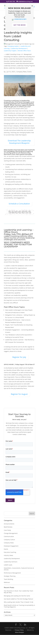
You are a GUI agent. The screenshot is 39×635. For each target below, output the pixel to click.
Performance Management (12, 573)
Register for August (19, 394)
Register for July (19, 357)
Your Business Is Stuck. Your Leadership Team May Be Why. (18, 591)
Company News (21, 72)
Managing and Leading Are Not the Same (17, 596)
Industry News (8, 555)
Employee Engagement (11, 546)
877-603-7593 (11, 1)
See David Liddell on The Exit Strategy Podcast (18, 599)
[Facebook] (16, 624)
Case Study (7, 530)
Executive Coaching (10, 552)
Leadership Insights (10, 51)
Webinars (7, 582)
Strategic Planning (9, 576)
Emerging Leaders (13, 46)
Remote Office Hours (24, 51)
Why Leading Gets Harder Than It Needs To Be (18, 602)
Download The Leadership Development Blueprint (19, 141)
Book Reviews (8, 527)
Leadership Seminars (10, 562)
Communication (9, 536)
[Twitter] (20, 624)
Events (29, 72)
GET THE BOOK (20, 25)
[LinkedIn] (25, 624)
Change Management (11, 533)
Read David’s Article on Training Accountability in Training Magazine (19, 606)
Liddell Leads (8, 565)
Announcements (9, 524)
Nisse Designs (19, 632)
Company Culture (9, 539)
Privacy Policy (19, 630)
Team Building (8, 579)
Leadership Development (19, 48)
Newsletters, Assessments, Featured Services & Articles (19, 569)
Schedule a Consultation (19, 203)
